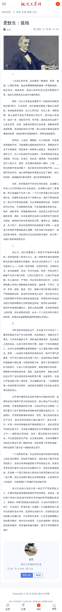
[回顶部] (58, 165)
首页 (18, 12)
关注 (27, 575)
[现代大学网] (31, 4)
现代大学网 (43, 593)
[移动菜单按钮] (4, 4)
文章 (23, 12)
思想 (29, 12)
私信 (38, 575)
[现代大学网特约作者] (31, 549)
